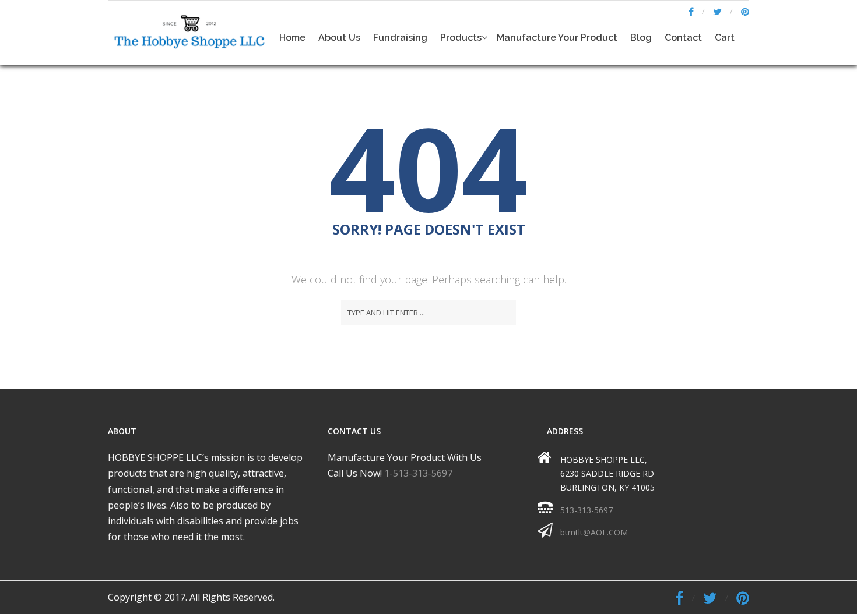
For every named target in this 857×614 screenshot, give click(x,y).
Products (461, 37)
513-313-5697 (586, 510)
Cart (725, 37)
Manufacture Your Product (557, 37)
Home (292, 37)
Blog (641, 37)
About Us (339, 37)
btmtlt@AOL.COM (594, 532)
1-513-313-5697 (418, 473)
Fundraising (400, 37)
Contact (683, 37)
